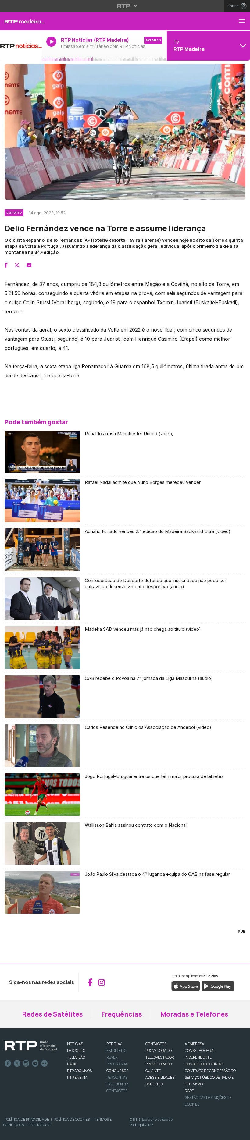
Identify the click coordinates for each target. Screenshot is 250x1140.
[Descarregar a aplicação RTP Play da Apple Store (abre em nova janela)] (185, 985)
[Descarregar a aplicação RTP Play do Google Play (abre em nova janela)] (217, 985)
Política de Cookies (72, 1119)
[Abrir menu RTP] (125, 6)
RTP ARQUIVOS (79, 1070)
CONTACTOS (155, 1043)
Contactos (116, 1090)
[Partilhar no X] (17, 265)
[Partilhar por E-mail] (29, 265)
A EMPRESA (194, 1043)
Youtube (35, 1063)
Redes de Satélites (52, 1014)
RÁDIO (72, 1064)
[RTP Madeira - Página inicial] (21, 21)
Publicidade (40, 1125)
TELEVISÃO (76, 1057)
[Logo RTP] (31, 1046)
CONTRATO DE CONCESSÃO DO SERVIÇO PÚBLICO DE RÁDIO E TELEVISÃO (210, 1077)
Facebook (8, 1063)
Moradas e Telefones (194, 1014)
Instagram (26, 1063)
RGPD (189, 1090)
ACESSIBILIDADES (159, 1077)
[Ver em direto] (21, 45)
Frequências (121, 1014)
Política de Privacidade (27, 1119)
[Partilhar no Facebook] (6, 265)
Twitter (17, 1063)
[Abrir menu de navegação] (244, 21)
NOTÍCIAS (75, 1043)
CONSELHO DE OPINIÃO (204, 1064)
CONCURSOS (117, 1070)
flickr (44, 1063)
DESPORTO (76, 1050)
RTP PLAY (114, 1043)
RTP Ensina (77, 1077)
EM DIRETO (115, 1050)
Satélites (154, 1084)
